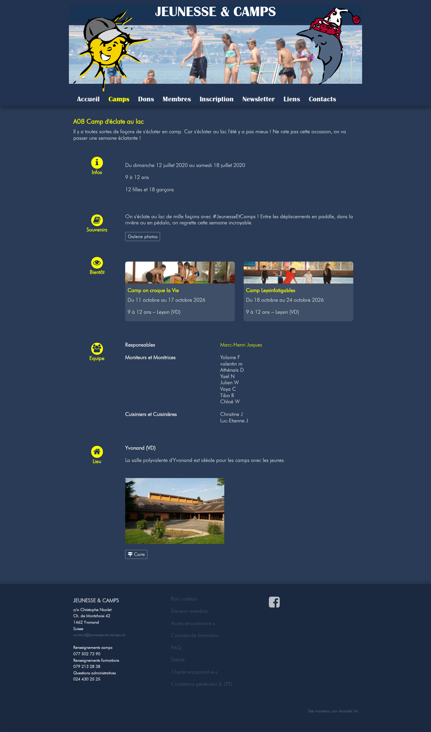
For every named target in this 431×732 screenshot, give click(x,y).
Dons (146, 99)
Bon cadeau (184, 599)
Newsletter (258, 99)
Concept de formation (195, 635)
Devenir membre (189, 611)
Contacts (322, 99)
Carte (139, 554)
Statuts (178, 659)
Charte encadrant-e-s (194, 672)
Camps (118, 99)
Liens (292, 99)
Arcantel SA (348, 711)
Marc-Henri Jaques (241, 345)
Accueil (88, 99)
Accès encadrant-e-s (193, 623)
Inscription (217, 99)
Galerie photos (142, 236)
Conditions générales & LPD (201, 684)
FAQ (176, 647)
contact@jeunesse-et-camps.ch (99, 634)
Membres (177, 99)
